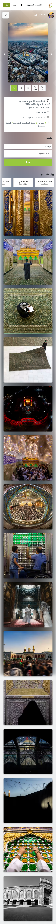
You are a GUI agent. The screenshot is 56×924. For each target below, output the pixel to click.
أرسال (28, 162)
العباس (42, 123)
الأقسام (38, 5)
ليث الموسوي (40, 15)
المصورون (30, 5)
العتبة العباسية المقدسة (34, 118)
